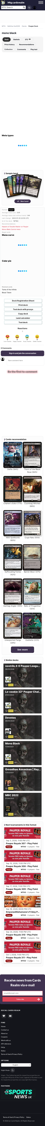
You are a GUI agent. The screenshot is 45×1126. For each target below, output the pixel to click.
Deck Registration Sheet (23, 301)
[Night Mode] (29, 7)
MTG (3, 26)
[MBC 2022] (7, 814)
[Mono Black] (7, 762)
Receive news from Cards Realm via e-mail (22, 982)
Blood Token (6, 292)
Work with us (6, 1040)
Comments (21, 49)
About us (4, 1033)
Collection (8, 49)
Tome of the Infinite (9, 290)
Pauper (11, 210)
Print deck (23, 305)
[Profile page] (34, 7)
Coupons (4, 1037)
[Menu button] (40, 4)
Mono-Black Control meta (11, 229)
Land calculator (23, 318)
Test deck (23, 322)
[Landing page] (3, 2)
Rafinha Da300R (14, 26)
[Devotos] (7, 736)
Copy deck (23, 314)
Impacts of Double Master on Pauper (15, 227)
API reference (6, 1044)
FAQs (3, 1047)
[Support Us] (4, 1016)
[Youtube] (10, 1016)
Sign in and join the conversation (22, 353)
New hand (24, 201)
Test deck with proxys (23, 309)
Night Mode (5, 1070)
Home (3, 1026)
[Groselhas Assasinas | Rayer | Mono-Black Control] (7, 788)
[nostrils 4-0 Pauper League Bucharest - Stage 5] (7, 685)
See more (22, 649)
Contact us (5, 1030)
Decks (24, 26)
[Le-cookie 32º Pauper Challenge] (7, 710)
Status (3, 1051)
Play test (34, 49)
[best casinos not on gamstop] (18, 1094)
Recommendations (26, 44)
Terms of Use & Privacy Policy (11, 1054)
